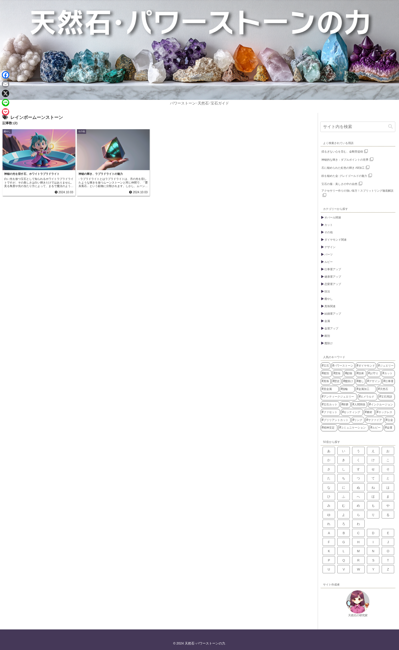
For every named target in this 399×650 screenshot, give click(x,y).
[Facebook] (5, 75)
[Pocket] (5, 112)
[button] (390, 126)
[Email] (5, 84)
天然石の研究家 (358, 615)
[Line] (5, 102)
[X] (5, 93)
